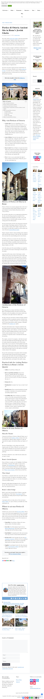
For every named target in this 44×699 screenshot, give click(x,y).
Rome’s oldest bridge (8, 115)
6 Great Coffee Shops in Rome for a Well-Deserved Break (39, 197)
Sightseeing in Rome (8, 22)
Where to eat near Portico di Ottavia (10, 117)
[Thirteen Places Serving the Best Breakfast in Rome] (35, 171)
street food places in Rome (13, 546)
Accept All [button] (9, 5)
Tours (33, 10)
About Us (18, 681)
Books (38, 10)
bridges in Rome (5, 501)
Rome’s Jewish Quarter (9, 112)
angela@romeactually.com (35, 688)
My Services (5, 10)
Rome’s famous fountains (10, 469)
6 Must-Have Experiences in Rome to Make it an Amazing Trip (40, 180)
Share (14, 560)
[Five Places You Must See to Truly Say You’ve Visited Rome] (21, 612)
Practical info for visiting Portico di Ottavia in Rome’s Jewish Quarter (14, 108)
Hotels (12, 10)
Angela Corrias (20, 585)
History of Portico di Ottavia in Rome (10, 104)
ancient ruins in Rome (13, 38)
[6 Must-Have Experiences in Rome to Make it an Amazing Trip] (40, 171)
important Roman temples (14, 229)
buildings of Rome (15, 437)
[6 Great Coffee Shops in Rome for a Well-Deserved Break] (40, 190)
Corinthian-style (12, 323)
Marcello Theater (8, 111)
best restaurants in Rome (15, 554)
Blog (22, 13)
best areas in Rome (20, 511)
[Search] (40, 81)
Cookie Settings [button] (4, 5)
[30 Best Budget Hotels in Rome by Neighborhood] (8, 612)
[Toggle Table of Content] (25, 101)
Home (3, 22)
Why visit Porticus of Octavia (9, 103)
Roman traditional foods (9, 528)
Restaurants (18, 10)
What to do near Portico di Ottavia (10, 110)
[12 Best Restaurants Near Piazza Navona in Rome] (35, 190)
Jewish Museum (11, 465)
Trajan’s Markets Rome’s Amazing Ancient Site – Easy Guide (13, 603)
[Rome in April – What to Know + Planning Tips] (21, 625)
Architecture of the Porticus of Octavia (10, 106)
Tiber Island (7, 114)
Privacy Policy (19, 679)
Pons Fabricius (19, 494)
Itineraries (27, 10)
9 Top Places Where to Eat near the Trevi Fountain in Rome (13, 604)
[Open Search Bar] (22, 16)
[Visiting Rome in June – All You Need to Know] (8, 625)
